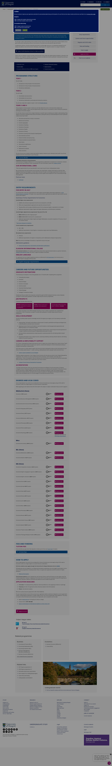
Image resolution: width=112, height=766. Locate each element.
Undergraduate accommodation (25, 677)
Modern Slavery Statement (63, 731)
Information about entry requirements (27, 671)
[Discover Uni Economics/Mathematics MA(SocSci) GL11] (50, 418)
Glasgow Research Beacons (36, 705)
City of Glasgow (60, 704)
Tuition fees (50, 549)
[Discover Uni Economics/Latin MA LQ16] (50, 501)
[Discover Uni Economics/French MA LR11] (50, 481)
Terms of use (60, 734)
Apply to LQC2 (60, 467)
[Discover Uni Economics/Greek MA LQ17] (50, 491)
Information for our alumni (90, 704)
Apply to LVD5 (60, 510)
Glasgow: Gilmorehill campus (51, 64)
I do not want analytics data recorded (24, 20)
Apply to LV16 (60, 534)
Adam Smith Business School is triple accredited (31, 51)
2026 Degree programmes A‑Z (25, 669)
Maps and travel (60, 708)
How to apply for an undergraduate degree (28, 673)
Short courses (6, 708)
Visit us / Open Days (7, 713)
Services (58, 715)
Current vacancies (88, 715)
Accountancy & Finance (25, 644)
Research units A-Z (34, 702)
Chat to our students (84, 58)
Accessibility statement (62, 727)
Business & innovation (89, 706)
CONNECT (86, 700)
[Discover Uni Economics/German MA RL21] (50, 486)
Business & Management (24, 651)
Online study (5, 706)
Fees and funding (84, 46)
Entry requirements (84, 34)
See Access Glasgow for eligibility (24, 223)
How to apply (84, 50)
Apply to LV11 (60, 413)
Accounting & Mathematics (26, 646)
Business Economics (26, 654)
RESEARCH (32, 700)
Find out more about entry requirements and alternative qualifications (34, 245)
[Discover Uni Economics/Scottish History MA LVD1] (50, 520)
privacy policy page (91, 14)
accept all (25, 30)
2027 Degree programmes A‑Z (25, 667)
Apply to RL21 (60, 486)
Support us (86, 705)
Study (83, 2)
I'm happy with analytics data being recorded (26, 19)
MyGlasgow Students (88, 727)
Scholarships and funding (8, 712)
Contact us (32, 727)
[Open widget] (109, 763)
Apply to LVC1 (60, 496)
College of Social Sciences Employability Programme (30, 362)
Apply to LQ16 (60, 500)
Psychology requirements (60, 436)
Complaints (86, 711)
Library (58, 716)
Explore (99, 2)
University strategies (61, 718)
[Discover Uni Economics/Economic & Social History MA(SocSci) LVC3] (50, 403)
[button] (42, 157)
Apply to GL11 (60, 418)
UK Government (50, 257)
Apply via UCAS (23, 611)
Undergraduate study (12, 9)
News (58, 709)
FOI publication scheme (62, 729)
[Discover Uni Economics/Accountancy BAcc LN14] (50, 443)
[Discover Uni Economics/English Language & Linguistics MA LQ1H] (50, 472)
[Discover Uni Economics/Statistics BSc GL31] (50, 457)
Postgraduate (6, 705)
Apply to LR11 (60, 481)
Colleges (59, 713)
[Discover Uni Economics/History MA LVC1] (50, 496)
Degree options (48, 66)
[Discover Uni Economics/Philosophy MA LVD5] (50, 510)
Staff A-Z (86, 702)
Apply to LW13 (60, 505)
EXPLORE (59, 700)
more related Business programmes (25, 656)
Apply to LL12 (59, 428)
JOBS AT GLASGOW (89, 713)
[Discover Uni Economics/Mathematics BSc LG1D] (50, 453)
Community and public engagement (92, 708)
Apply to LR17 (60, 515)
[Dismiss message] (110, 754)
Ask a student (87, 709)
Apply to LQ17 (60, 491)
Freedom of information (62, 728)
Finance (50, 646)
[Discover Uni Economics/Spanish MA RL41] (50, 525)
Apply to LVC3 (60, 403)
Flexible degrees (43, 103)
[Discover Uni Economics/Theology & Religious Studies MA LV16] (50, 534)
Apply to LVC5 (60, 423)
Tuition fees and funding (24, 675)
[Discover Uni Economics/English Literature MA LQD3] (50, 476)
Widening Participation (24, 574)
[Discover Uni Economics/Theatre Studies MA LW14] (50, 530)
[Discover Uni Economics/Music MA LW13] (50, 505)
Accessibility (59, 706)
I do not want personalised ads (22, 27)
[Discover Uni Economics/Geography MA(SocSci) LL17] (50, 408)
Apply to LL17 (59, 408)
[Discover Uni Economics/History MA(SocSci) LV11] (50, 413)
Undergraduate (6, 704)
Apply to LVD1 (60, 520)
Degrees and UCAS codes (84, 42)
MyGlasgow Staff (87, 732)
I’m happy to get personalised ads (23, 26)
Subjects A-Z (5, 702)
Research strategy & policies (36, 706)
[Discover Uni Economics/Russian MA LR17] (50, 515)
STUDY (4, 700)
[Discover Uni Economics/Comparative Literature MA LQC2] (50, 467)
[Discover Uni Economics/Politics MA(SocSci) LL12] (50, 428)
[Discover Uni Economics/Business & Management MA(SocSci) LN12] (50, 399)
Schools (58, 712)
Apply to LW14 (60, 529)
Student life (5, 711)
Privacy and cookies (61, 732)
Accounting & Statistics (25, 648)
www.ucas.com (26, 599)
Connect (107, 2)
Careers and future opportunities (84, 38)
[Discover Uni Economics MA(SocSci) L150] (50, 394)
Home (4, 9)
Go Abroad (21, 180)
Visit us (58, 705)
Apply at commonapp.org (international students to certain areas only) (34, 603)
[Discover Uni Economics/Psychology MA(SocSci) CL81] (50, 432)
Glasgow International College (22, 252)
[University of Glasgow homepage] (7, 3)
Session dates (20, 66)
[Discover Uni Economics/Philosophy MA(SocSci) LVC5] (50, 423)
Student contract (57, 163)
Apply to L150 (59, 394)
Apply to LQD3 (60, 476)
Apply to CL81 (60, 432)
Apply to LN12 (60, 399)
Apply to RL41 (60, 525)
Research (91, 2)
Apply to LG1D (60, 452)
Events (58, 711)
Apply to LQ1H (60, 471)
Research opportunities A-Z (36, 704)
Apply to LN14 (60, 443)
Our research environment (35, 709)
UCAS (58, 566)
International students (8, 709)
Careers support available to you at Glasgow (28, 352)
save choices (18, 30)
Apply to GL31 (60, 457)
